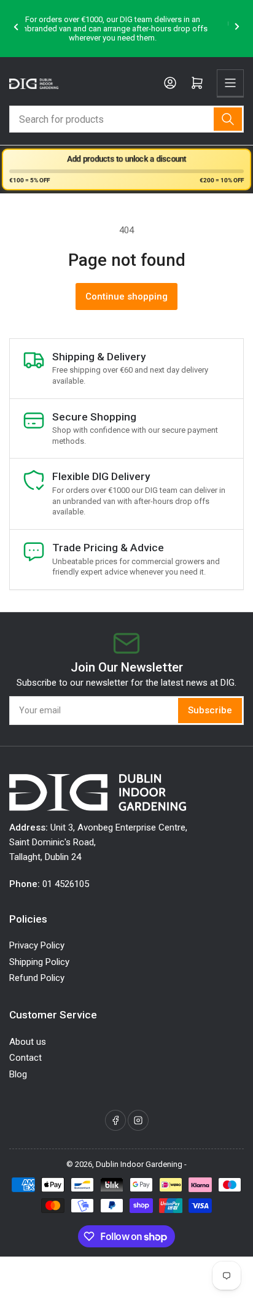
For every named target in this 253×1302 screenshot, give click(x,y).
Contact (25, 1057)
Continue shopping (126, 296)
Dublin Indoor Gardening (139, 1164)
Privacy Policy (36, 945)
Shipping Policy (39, 961)
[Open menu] (230, 82)
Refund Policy (36, 977)
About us (27, 1041)
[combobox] (126, 119)
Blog (18, 1074)
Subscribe (210, 710)
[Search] (227, 119)
